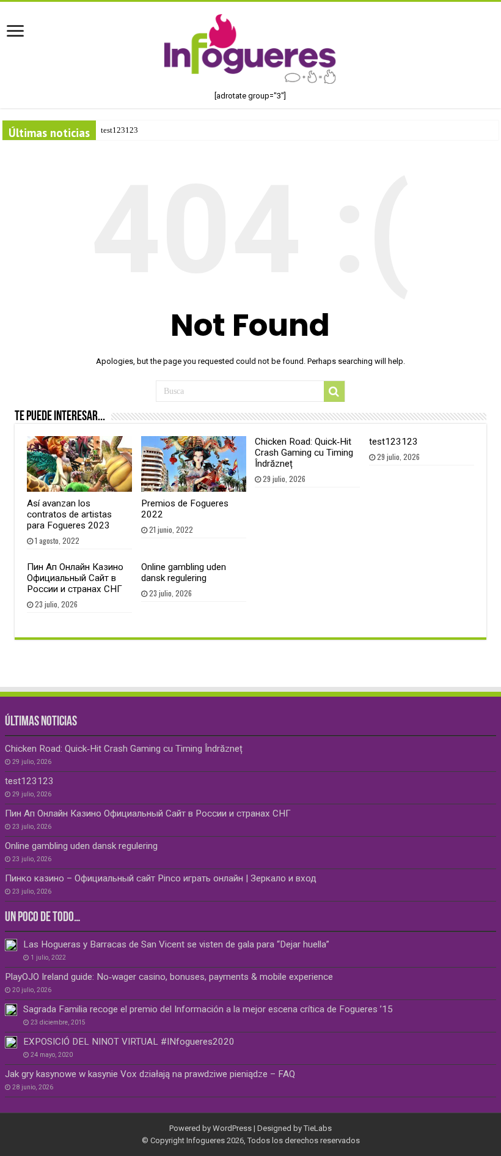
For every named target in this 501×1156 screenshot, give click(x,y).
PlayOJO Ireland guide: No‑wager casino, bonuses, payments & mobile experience (169, 976)
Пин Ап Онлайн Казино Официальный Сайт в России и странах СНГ (75, 578)
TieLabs (318, 1128)
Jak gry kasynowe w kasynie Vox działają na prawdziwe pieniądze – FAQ (150, 1074)
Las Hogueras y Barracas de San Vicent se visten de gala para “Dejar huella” (176, 944)
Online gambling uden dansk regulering (183, 572)
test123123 (119, 130)
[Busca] (334, 391)
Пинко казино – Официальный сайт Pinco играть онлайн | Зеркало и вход (160, 878)
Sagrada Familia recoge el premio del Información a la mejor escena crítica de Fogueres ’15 (208, 1009)
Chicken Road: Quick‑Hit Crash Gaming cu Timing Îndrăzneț (304, 452)
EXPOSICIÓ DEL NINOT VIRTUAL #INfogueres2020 (129, 1041)
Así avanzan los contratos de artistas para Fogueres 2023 (69, 514)
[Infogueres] (250, 48)
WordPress (232, 1128)
